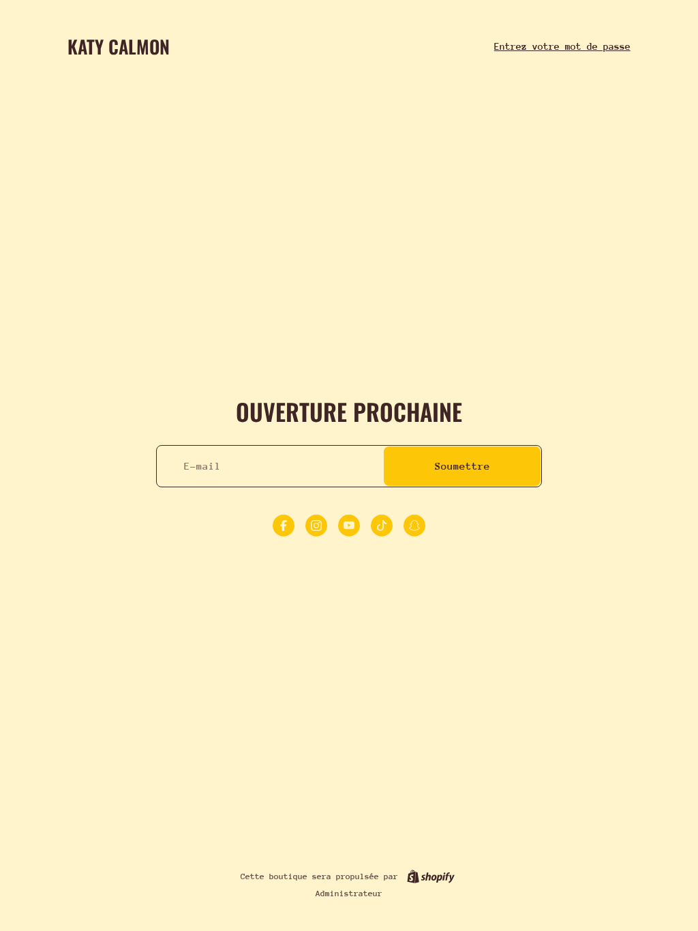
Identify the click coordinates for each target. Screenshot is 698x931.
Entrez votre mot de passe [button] (562, 46)
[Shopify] (431, 876)
